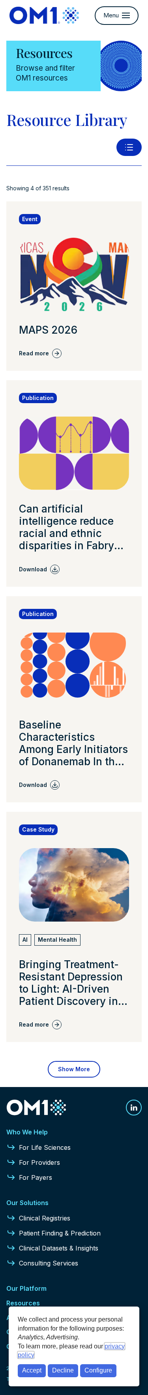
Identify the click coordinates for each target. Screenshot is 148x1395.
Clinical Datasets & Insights (58, 1248)
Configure (98, 1370)
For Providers (39, 1162)
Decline (63, 1370)
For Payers (35, 1177)
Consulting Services (48, 1263)
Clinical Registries (44, 1218)
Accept (31, 1370)
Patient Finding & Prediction (60, 1233)
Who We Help (27, 1132)
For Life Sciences (45, 1147)
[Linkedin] (134, 1107)
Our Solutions (27, 1203)
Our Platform (26, 1288)
